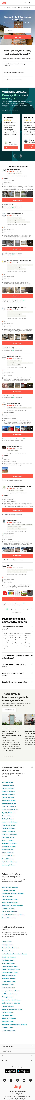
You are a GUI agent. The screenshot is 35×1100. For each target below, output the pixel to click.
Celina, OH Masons (8, 816)
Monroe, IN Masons (8, 785)
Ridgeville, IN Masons (8, 825)
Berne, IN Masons (7, 782)
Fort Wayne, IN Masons (9, 846)
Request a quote (11, 148)
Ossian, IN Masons (7, 819)
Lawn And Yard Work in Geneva (11, 1000)
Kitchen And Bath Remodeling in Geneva (14, 954)
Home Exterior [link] (6, 7)
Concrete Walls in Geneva (10, 887)
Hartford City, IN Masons (9, 822)
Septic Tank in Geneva (9, 978)
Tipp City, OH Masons (8, 813)
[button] (5, 194)
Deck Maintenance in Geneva (11, 1003)
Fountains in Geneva (8, 908)
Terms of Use (13, 1091)
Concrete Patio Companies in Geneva (13, 915)
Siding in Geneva (7, 942)
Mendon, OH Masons (8, 831)
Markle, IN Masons (8, 840)
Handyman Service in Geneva (11, 991)
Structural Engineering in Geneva (12, 1009)
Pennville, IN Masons (8, 791)
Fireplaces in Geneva (8, 890)
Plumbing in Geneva (8, 960)
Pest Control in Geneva (9, 975)
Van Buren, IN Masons (8, 865)
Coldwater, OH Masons (9, 807)
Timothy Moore (7, 728)
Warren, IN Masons (8, 853)
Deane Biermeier (29, 728)
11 (27, 609)
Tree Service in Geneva (9, 957)
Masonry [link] (13, 7)
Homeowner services (7, 1046)
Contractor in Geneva (8, 988)
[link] (5, 143)
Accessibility (17, 1094)
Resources (5, 1056)
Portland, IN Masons (8, 794)
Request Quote (17, 200)
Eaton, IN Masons (7, 859)
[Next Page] (32, 609)
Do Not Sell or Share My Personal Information (17, 1096)
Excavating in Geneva (8, 963)
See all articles (9, 710)
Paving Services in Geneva (10, 902)
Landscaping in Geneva (9, 981)
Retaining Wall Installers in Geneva (13, 893)
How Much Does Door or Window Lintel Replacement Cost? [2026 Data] (11, 734)
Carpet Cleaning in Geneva (10, 972)
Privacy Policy (22, 1091)
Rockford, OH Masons (8, 800)
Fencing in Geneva (7, 997)
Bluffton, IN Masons (8, 788)
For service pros (6, 1051)
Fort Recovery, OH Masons (10, 810)
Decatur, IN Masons (8, 797)
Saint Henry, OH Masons (9, 834)
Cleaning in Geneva (8, 951)
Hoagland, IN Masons (8, 828)
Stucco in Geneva (7, 896)
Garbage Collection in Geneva (11, 969)
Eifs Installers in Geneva (9, 912)
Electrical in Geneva (8, 985)
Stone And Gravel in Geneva (10, 948)
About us (4, 1060)
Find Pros (17, 37)
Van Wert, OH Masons (8, 856)
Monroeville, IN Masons (9, 843)
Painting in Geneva (8, 1006)
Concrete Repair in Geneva (10, 899)
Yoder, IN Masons (7, 850)
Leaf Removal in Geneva (9, 994)
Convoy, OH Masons (8, 837)
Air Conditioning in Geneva (10, 966)
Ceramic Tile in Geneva (9, 918)
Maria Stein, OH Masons (9, 862)
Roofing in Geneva (7, 945)
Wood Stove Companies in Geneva (12, 905)
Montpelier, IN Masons (9, 803)
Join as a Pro (23, 3)
